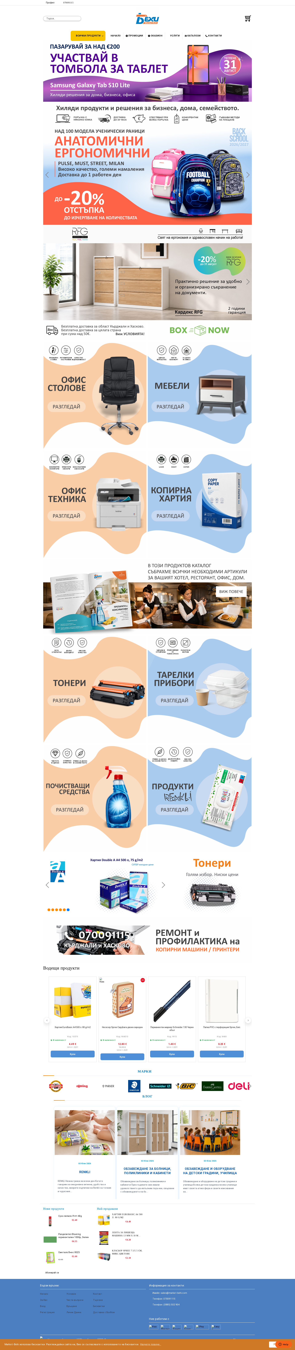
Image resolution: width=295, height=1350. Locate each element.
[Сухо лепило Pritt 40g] (50, 1221)
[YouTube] (250, 2)
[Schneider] (160, 1087)
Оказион (157, 35)
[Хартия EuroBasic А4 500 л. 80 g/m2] (72, 1000)
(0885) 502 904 (171, 1304)
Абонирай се (52, 1272)
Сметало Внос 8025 (69, 1252)
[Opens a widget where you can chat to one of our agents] (283, 1344)
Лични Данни (74, 1312)
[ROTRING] (82, 1086)
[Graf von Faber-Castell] (212, 1086)
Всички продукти (88, 35)
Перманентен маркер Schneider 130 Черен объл (172, 1028)
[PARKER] (108, 1086)
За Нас (43, 1300)
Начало (116, 35)
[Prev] (48, 175)
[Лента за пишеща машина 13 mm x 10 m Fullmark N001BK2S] (104, 1238)
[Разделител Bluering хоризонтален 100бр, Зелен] (50, 1239)
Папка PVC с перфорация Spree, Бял (221, 1027)
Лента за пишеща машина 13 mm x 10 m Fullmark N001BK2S (125, 1234)
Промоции (135, 35)
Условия (71, 1294)
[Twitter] (241, 2)
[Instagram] (245, 2)
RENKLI (84, 1172)
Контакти (215, 35)
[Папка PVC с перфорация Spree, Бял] (222, 1000)
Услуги (175, 35)
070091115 (68, 3)
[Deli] (239, 1086)
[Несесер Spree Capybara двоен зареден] (122, 1000)
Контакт (97, 1294)
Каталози (194, 35)
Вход (42, 1306)
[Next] (247, 175)
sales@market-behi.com (174, 1293)
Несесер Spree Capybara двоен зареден (122, 1027)
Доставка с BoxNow (104, 1312)
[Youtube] (171, 1310)
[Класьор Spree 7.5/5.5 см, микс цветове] (104, 1256)
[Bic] (186, 1086)
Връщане (72, 1306)
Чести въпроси (75, 1300)
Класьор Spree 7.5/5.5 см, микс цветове (127, 1252)
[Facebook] (236, 2)
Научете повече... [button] (150, 1344)
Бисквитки (99, 1306)
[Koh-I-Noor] (56, 1086)
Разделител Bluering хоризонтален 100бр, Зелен (73, 1235)
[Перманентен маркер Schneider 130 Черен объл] (172, 1000)
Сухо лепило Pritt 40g (70, 1216)
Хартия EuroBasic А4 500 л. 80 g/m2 (73, 1027)
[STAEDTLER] (134, 1086)
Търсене (98, 1300)
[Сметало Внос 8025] (50, 1258)
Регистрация (47, 1312)
